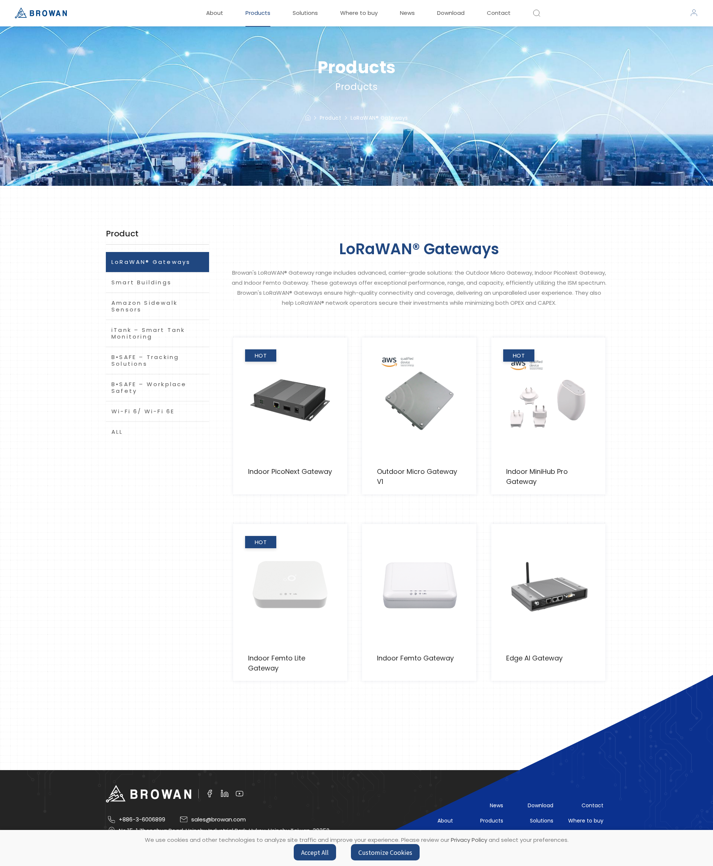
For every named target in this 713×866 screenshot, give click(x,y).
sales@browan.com (218, 819)
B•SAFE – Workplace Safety (149, 387)
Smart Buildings (141, 282)
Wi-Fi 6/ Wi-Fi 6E (143, 411)
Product (331, 117)
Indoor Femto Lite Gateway (276, 663)
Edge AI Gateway (534, 658)
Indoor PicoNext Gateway (290, 471)
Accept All (315, 852)
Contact (499, 13)
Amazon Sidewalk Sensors (144, 306)
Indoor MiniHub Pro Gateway (537, 476)
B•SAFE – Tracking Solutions (145, 360)
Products (257, 13)
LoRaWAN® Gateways (379, 117)
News (407, 13)
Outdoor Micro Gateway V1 (417, 476)
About (214, 13)
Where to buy (359, 13)
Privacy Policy (469, 840)
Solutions (305, 13)
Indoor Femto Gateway (415, 658)
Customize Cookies (385, 852)
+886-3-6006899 (142, 819)
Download (451, 13)
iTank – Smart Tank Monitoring (148, 333)
